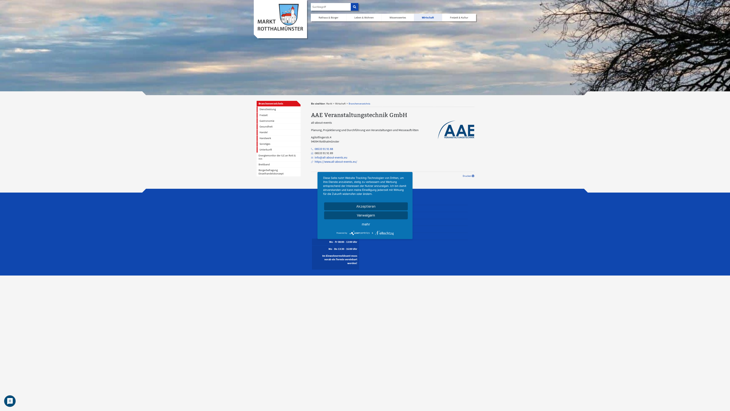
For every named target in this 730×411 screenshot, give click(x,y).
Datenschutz (378, 229)
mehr (366, 224)
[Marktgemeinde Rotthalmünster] (280, 17)
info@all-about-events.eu (331, 157)
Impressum (377, 222)
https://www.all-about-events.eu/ (336, 161)
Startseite (376, 208)
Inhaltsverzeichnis (381, 236)
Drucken (467, 175)
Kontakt (375, 215)
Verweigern (366, 215)
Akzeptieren (366, 206)
